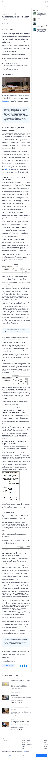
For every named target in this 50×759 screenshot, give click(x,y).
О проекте (7, 1)
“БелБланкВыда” (5, 101)
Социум (4, 6)
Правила (12, 1)
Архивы (19, 1)
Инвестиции (10, 6)
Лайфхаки (21, 6)
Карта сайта (46, 744)
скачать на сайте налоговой (13, 103)
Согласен (42, 755)
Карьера (16, 6)
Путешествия (29, 744)
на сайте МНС (8, 169)
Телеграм (24, 751)
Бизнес (27, 6)
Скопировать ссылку (9, 665)
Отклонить (32, 755)
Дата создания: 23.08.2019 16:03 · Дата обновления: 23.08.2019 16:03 (13, 10)
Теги (15, 1)
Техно (28, 742)
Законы (28, 740)
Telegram (8, 668)
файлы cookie (12, 755)
